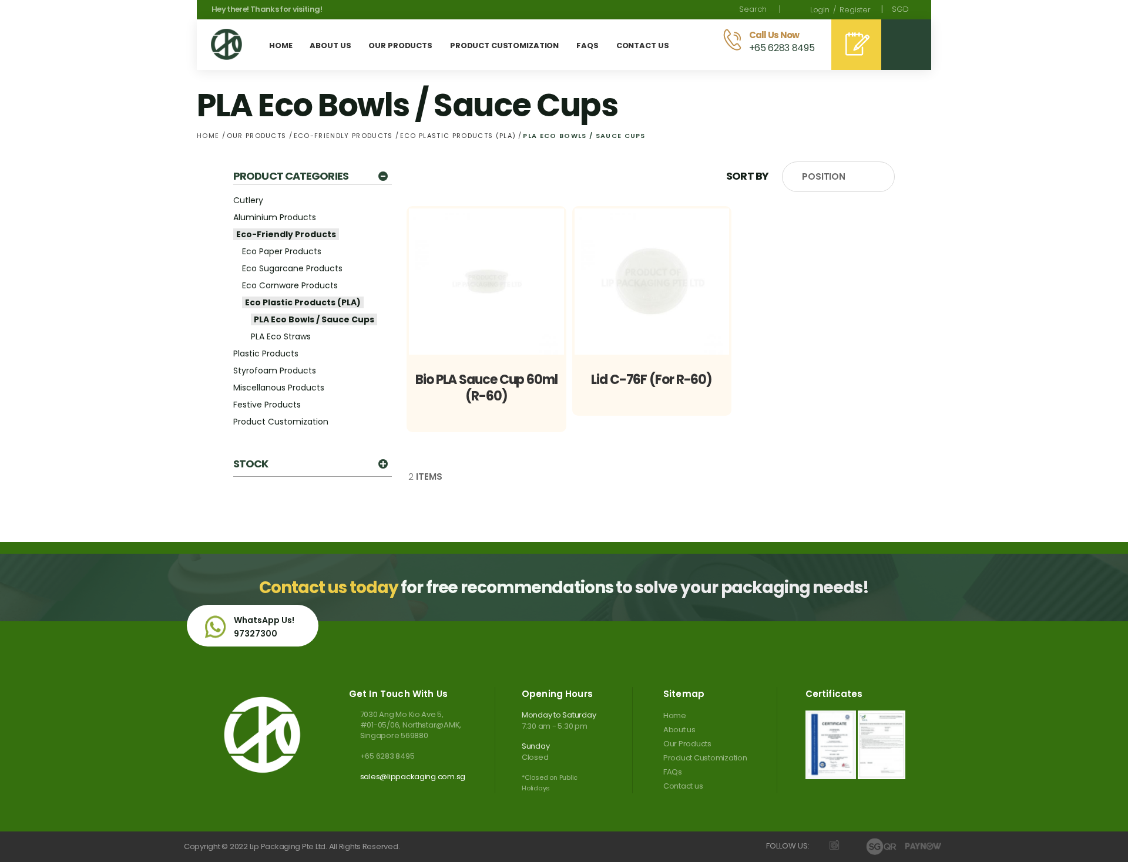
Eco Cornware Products (290, 285)
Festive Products (267, 404)
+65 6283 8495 (387, 756)
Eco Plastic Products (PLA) (459, 135)
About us (679, 729)
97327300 (255, 633)
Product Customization (280, 421)
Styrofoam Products (274, 370)
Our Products (258, 135)
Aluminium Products (274, 217)
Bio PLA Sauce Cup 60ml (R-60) (486, 388)
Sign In (820, 10)
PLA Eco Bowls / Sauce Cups (314, 319)
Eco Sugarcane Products (292, 268)
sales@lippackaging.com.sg (412, 777)
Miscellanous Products (278, 387)
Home (209, 135)
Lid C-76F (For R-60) (651, 380)
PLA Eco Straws (281, 336)
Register (855, 10)
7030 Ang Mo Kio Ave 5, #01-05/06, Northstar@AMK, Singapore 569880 (410, 725)
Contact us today (328, 587)
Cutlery (248, 200)
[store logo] (226, 44)
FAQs (672, 771)
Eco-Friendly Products (344, 135)
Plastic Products (265, 353)
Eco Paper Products (281, 251)
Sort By (747, 176)
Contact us (683, 786)
